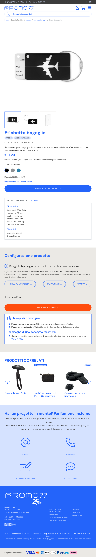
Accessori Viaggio (40, 20)
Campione (82, 284)
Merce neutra (54, 284)
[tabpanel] (48, 221)
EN (90, 2)
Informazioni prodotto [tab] (17, 200)
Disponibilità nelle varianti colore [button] (18, 182)
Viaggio (28, 20)
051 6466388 (17, 339)
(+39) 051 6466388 (15, 2)
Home (6, 20)
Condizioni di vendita (13, 539)
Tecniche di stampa (58, 520)
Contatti (76, 512)
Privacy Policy (29, 539)
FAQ (30, 2)
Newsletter (77, 515)
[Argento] (12, 170)
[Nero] (6, 170)
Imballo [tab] (34, 200)
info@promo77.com (12, 519)
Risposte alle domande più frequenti (55, 512)
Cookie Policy (41, 539)
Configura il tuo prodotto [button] (48, 188)
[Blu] (18, 170)
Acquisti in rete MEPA (59, 517)
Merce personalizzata (20, 284)
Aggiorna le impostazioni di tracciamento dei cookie (69, 539)
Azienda (75, 509)
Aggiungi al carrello (48, 307)
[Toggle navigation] (89, 8)
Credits (49, 536)
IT (87, 2)
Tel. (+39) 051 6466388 (13, 517)
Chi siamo (40, 2)
